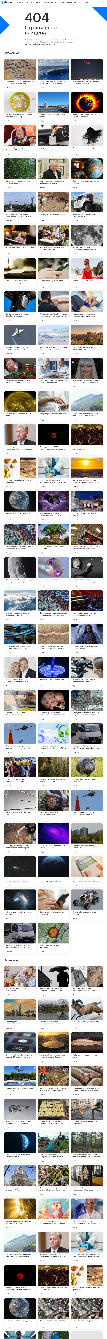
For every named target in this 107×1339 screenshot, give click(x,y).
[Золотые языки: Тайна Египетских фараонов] (20, 473)
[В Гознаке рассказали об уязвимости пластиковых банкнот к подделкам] (87, 871)
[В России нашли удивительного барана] (87, 1180)
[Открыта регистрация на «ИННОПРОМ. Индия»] (20, 772)
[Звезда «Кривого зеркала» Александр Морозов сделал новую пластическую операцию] (20, 140)
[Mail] (3, 2)
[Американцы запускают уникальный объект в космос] (53, 506)
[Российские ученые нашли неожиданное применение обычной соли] (53, 572)
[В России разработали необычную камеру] (53, 805)
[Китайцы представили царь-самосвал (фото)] (87, 207)
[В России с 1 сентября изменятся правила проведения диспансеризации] (53, 373)
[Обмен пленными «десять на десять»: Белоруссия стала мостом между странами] (20, 738)
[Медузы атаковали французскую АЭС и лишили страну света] (87, 1104)
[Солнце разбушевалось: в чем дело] (20, 406)
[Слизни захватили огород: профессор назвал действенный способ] (87, 1038)
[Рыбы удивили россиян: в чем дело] (87, 1214)
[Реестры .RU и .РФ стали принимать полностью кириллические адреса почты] (20, 705)
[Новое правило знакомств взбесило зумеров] (87, 273)
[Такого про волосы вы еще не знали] (87, 140)
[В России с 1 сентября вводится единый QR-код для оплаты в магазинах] (20, 1214)
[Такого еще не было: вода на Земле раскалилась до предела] (87, 473)
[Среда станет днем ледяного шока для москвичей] (20, 174)
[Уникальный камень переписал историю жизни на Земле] (53, 1214)
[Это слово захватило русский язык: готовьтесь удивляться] (20, 273)
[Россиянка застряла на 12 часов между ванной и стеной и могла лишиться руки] (53, 473)
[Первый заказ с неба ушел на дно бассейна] (20, 1247)
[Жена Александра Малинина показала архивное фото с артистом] (20, 672)
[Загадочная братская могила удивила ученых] (87, 340)
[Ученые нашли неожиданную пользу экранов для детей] (87, 1004)
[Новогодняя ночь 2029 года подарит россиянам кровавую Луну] (53, 439)
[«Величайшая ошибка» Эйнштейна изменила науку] (87, 572)
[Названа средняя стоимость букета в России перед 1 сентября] (87, 1071)
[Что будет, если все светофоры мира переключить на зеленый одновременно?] (87, 705)
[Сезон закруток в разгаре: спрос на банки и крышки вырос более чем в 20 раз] (87, 938)
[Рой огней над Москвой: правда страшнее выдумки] (87, 74)
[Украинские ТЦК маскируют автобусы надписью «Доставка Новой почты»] (87, 738)
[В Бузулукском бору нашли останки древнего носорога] (20, 838)
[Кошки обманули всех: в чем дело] (20, 240)
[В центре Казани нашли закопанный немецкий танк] (87, 1147)
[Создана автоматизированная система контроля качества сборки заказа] (87, 539)
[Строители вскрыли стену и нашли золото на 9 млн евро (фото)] (53, 1280)
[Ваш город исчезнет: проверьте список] (87, 174)
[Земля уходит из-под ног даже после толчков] (87, 639)
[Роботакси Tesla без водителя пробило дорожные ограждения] (20, 1071)
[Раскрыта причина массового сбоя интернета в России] (20, 639)
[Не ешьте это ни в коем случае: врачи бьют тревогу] (20, 107)
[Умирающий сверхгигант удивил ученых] (53, 107)
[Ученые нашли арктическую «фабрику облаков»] (20, 606)
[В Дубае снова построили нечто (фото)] (87, 506)
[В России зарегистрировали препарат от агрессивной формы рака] (87, 971)
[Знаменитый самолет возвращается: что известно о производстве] (53, 1313)
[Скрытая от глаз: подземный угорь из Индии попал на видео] (53, 639)
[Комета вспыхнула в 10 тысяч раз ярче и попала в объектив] (20, 871)
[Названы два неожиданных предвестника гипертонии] (87, 307)
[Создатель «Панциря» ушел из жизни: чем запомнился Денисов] (20, 373)
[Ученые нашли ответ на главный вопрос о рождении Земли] (53, 871)
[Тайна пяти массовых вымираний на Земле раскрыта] (87, 107)
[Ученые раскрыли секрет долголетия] (20, 1147)
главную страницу (47, 44)
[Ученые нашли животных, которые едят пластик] (87, 439)
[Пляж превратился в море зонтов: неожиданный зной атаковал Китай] (20, 539)
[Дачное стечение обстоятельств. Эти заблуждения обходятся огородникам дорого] (53, 1247)
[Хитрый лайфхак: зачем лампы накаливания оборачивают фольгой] (20, 1280)
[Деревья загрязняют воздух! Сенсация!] (87, 838)
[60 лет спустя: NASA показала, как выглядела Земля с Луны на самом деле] (20, 572)
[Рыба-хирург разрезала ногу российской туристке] (53, 1071)
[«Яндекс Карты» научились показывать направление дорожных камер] (20, 1104)
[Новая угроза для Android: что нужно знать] (53, 905)
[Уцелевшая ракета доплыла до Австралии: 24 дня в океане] (53, 74)
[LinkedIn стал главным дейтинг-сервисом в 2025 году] (20, 1004)
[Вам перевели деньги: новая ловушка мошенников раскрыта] (53, 273)
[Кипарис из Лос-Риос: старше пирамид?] (53, 539)
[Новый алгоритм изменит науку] (53, 672)
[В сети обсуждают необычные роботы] (87, 905)
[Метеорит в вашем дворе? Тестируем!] (53, 938)
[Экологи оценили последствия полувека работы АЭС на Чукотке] (87, 1313)
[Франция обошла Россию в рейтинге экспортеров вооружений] (20, 340)
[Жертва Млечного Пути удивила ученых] (20, 905)
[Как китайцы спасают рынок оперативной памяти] (87, 606)
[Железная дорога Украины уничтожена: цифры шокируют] (20, 207)
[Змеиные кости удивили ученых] (53, 207)
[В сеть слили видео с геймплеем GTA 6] (20, 1038)
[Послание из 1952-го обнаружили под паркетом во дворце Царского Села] (20, 74)
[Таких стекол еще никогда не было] (20, 805)
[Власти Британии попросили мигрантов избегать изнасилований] (20, 1180)
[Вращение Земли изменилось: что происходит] (20, 1313)
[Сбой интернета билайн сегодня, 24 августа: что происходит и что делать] (53, 307)
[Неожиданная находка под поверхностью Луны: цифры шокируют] (87, 240)
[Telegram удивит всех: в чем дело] (53, 406)
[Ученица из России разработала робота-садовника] (53, 772)
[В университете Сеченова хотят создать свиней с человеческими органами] (87, 1247)
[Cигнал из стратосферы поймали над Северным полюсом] (53, 340)
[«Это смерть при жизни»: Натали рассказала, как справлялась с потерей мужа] (87, 373)
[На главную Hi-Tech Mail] (9, 2)
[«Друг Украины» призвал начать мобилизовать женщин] (53, 174)
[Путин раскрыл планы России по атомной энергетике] (53, 1004)
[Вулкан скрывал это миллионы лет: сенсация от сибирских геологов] (87, 406)
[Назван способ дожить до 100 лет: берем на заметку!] (53, 240)
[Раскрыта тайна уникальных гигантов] (87, 772)
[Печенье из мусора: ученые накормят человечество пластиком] (53, 1104)
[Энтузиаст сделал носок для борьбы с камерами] (20, 307)
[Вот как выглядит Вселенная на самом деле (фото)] (53, 838)
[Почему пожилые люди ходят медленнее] (87, 1280)
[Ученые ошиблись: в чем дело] (20, 506)
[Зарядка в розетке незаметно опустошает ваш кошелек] (53, 140)
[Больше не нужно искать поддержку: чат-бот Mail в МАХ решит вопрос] (53, 738)
